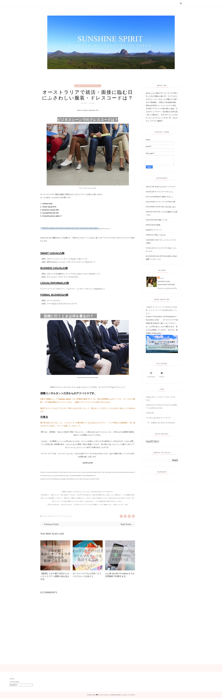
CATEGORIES (14, 682)
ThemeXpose (104, 695)
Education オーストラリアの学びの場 (160, 201)
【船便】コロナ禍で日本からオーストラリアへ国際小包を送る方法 (54, 576)
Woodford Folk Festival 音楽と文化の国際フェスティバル (161, 257)
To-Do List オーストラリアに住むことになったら (161, 249)
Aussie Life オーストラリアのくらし (87, 86)
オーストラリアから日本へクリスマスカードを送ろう (87, 575)
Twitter (161, 377)
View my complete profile (167, 288)
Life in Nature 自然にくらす (157, 220)
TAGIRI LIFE (150, 413)
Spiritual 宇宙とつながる (156, 235)
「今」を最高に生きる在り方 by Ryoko (160, 422)
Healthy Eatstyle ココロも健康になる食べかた (161, 213)
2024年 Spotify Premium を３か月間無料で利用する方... (120, 575)
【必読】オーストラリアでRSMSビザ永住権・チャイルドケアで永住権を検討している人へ (162, 310)
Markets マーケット (154, 230)
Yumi (85, 103)
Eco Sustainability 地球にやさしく (160, 196)
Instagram (151, 377)
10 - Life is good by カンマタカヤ (158, 418)
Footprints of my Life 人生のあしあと (161, 207)
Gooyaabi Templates (128, 695)
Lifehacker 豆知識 (153, 225)
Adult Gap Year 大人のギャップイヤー (161, 186)
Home (12, 679)
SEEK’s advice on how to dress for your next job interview (69, 228)
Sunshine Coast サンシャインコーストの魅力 (161, 241)
